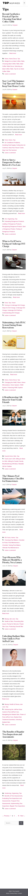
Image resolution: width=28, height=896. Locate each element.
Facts (6, 140)
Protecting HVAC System (15, 387)
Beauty (7, 619)
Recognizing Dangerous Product (12, 226)
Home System (15, 385)
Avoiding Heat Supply (9, 145)
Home (6, 58)
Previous (5, 816)
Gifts (14, 456)
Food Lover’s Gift (10, 459)
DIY (6, 537)
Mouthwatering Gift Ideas (10, 464)
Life (6, 219)
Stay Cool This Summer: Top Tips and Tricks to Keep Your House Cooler (13, 83)
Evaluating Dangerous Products (14, 221)
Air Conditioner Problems (12, 142)
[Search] (21, 823)
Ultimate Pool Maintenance (10, 548)
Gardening (8, 793)
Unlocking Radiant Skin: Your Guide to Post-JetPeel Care (13, 638)
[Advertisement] (16, 859)
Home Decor (13, 58)
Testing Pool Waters (15, 545)
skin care (12, 619)
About (7, 893)
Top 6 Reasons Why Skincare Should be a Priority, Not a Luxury (12, 560)
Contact (20, 893)
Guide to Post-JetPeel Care (10, 712)
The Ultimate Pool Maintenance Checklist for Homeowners (13, 478)
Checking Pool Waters (11, 540)
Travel (13, 303)
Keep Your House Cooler (16, 148)
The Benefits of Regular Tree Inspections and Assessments (13, 734)
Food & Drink (9, 456)
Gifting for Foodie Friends (15, 461)
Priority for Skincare (13, 624)
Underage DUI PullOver (15, 310)
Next (22, 816)
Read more (12, 53)
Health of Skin (9, 621)
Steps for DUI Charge (8, 308)
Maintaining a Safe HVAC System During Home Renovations (14, 325)
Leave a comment (10, 74)
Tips (19, 58)
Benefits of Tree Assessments (13, 796)
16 (19, 816)
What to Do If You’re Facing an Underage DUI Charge (13, 244)
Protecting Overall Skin (16, 626)
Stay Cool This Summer (9, 150)
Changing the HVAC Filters (13, 382)
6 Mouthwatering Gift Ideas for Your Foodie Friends (12, 400)
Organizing (10, 219)
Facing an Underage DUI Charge (15, 305)
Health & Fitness (14, 704)
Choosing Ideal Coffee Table (11, 64)
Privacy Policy (13, 893)
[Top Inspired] (11, 3)
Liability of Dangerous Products (11, 224)
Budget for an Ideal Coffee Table (14, 61)
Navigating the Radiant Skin (10, 714)
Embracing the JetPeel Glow (13, 709)
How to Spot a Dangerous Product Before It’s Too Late (11, 162)
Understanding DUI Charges (11, 313)
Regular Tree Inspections (17, 806)
